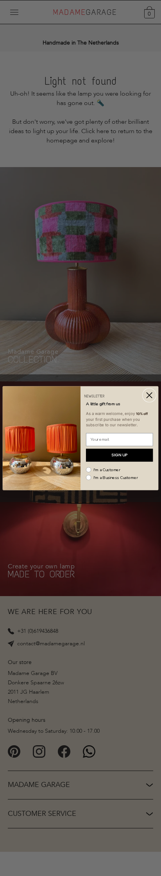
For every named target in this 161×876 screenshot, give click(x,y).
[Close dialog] (149, 394)
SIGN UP (119, 455)
